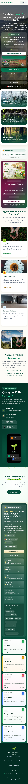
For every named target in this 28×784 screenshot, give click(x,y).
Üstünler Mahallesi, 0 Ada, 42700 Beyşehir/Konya (15, 778)
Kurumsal (14, 78)
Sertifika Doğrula (14, 82)
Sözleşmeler (7, 760)
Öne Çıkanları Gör (14, 555)
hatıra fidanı (18, 618)
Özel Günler (14, 73)
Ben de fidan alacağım (14, 57)
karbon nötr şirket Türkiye (12, 633)
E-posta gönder (20, 773)
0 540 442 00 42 (9, 773)
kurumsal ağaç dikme (10, 625)
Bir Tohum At (14, 492)
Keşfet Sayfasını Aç (14, 551)
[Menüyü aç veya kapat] (26, 2)
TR (20, 2)
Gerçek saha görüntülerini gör (14, 53)
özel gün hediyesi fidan (11, 622)
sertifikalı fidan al (10, 611)
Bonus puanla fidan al (14, 201)
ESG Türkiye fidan (10, 629)
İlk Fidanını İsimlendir (14, 69)
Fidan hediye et (9, 618)
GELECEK (7, 2)
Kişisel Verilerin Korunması (17, 760)
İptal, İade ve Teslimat (14, 765)
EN (23, 2)
